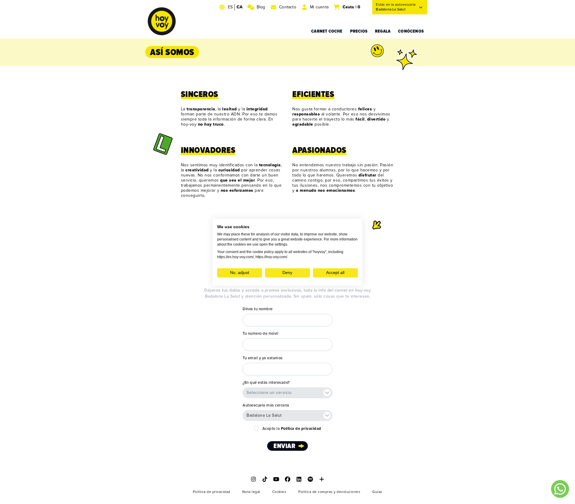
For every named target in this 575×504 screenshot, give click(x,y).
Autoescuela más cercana (266, 405)
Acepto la (291, 428)
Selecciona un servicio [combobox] (268, 392)
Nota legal (251, 492)
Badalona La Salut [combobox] (264, 415)
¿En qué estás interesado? (266, 382)
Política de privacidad (211, 492)
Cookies (279, 492)
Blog (261, 7)
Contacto (287, 7)
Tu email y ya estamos (263, 358)
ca (240, 7)
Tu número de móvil (260, 333)
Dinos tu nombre (258, 309)
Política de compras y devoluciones (329, 492)
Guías (377, 492)
